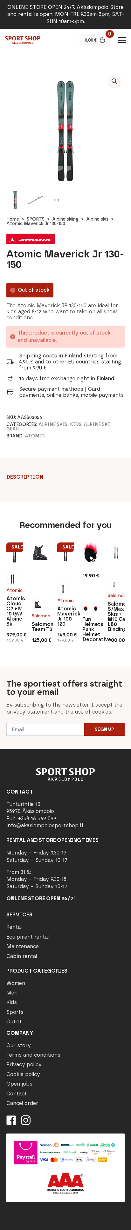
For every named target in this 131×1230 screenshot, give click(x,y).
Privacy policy (24, 1064)
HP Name (7, 672)
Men (11, 993)
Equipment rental (27, 937)
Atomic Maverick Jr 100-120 (65, 616)
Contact (16, 1094)
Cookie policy (23, 1074)
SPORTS (36, 219)
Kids (11, 1002)
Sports (15, 1012)
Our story (18, 1045)
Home (12, 219)
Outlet (14, 1022)
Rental (14, 927)
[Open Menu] (122, 40)
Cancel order (22, 1103)
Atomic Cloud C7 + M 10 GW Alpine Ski (14, 611)
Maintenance (22, 946)
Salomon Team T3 (40, 627)
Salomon (40, 616)
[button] (114, 81)
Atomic (35, 436)
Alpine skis (97, 219)
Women (15, 983)
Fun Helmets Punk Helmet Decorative (90, 629)
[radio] (12, 579)
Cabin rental (21, 956)
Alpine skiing (65, 219)
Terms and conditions (33, 1055)
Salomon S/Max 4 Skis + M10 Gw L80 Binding (116, 617)
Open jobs (19, 1084)
